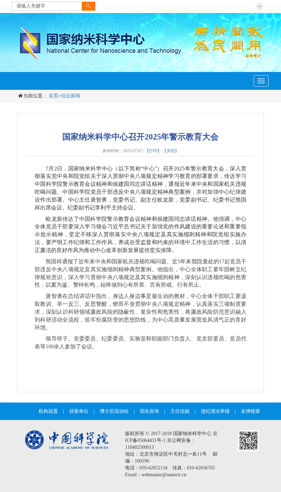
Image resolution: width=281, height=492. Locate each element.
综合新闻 (70, 95)
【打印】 (153, 150)
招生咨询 (149, 411)
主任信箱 (180, 411)
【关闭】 (170, 150)
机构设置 (48, 411)
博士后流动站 (114, 411)
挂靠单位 (78, 411)
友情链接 (250, 411)
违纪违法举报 (215, 411)
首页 (53, 95)
